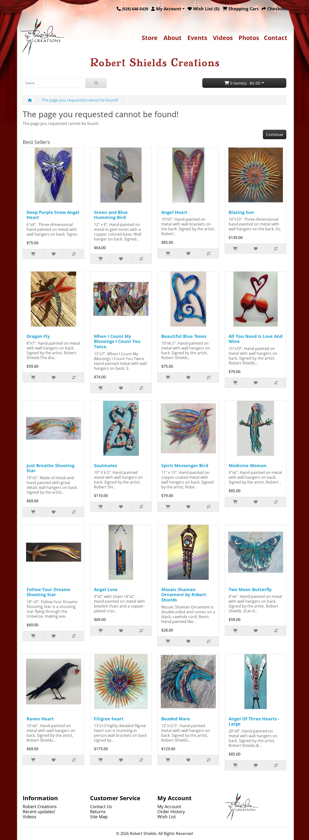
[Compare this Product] (74, 254)
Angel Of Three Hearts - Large (254, 721)
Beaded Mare (175, 719)
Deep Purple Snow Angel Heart (53, 214)
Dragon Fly (38, 336)
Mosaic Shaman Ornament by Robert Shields (183, 595)
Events (197, 38)
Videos (223, 38)
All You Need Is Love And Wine (255, 338)
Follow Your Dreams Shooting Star (48, 592)
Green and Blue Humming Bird (111, 214)
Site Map (99, 817)
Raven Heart (40, 719)
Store (150, 38)
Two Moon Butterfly (250, 589)
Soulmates (105, 465)
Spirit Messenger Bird (184, 465)
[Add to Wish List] (53, 254)
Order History (171, 811)
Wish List (166, 817)
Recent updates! (39, 811)
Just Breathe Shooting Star (50, 468)
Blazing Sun (241, 212)
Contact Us (101, 806)
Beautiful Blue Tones (183, 336)
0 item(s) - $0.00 (244, 83)
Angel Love (106, 589)
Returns (98, 811)
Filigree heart (109, 719)
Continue (274, 134)
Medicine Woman (248, 465)
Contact (275, 38)
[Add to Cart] (33, 254)
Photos (249, 38)
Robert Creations (40, 806)
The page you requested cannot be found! (80, 100)
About (172, 38)
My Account (169, 806)
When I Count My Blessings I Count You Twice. (117, 341)
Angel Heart (174, 212)
